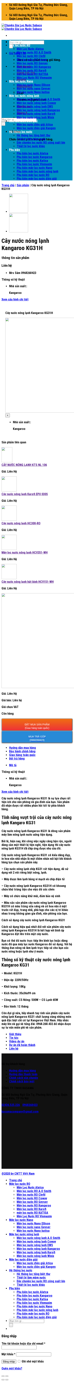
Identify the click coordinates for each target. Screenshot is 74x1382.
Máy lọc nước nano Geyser (33, 88)
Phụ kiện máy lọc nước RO (33, 175)
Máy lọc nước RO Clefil (31, 56)
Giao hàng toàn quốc (22, 755)
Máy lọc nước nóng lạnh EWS (35, 106)
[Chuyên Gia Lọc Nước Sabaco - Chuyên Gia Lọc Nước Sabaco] (22, 27)
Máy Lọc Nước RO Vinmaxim (34, 77)
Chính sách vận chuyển (23, 1078)
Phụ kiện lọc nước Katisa (32, 160)
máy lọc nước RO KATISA (32, 74)
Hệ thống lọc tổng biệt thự (33, 135)
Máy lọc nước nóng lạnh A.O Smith (38, 99)
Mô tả (13, 765)
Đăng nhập (9, 1361)
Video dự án (16, 1041)
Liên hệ (13, 1048)
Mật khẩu (8, 1354)
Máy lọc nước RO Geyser (32, 63)
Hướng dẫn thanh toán (23, 1074)
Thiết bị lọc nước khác (31, 146)
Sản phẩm (23, 185)
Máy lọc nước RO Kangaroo (34, 67)
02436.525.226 (11, 1105)
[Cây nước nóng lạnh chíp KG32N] (18, 211)
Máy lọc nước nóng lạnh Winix (35, 117)
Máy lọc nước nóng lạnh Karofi (36, 114)
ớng (15, 1070)
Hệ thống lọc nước (20, 132)
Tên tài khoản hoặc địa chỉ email (23, 1343)
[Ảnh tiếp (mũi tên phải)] (6, 1379)
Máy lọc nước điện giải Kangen (36, 128)
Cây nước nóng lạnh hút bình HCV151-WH (28, 582)
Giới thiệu (15, 1034)
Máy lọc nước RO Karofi (31, 70)
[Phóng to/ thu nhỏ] (6, 1376)
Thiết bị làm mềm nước (31, 139)
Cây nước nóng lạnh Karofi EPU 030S (25, 494)
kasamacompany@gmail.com (20, 1111)
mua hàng (29, 1070)
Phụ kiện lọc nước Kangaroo (34, 157)
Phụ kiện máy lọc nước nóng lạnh (37, 171)
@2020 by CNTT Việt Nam (18, 1173)
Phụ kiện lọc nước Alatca (32, 153)
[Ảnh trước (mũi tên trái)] (3, 1379)
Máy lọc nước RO (19, 45)
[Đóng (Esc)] (3, 1376)
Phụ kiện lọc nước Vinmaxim (34, 164)
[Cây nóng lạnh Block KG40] (18, 231)
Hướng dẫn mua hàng (22, 748)
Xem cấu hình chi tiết (15, 299)
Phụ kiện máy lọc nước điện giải (37, 178)
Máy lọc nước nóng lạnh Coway (36, 103)
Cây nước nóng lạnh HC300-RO (21, 523)
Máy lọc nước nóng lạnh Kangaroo (38, 110)
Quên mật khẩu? (12, 1368)
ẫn (21, 1070)
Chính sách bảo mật (21, 1081)
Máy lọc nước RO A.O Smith (34, 52)
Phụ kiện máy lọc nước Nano (34, 168)
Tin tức (13, 1038)
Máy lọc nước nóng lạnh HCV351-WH (25, 552)
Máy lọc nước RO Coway (32, 59)
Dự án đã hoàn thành (22, 1045)
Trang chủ (15, 41)
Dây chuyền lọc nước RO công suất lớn (41, 142)
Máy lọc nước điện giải (23, 121)
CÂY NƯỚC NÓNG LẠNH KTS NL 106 (24, 465)
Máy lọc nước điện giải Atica (35, 124)
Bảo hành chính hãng (22, 751)
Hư (11, 1070)
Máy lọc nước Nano (21, 81)
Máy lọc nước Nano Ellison (33, 85)
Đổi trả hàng (17, 758)
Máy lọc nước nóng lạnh (24, 96)
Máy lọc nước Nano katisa (33, 92)
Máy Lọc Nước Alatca (30, 49)
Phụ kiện (14, 150)
